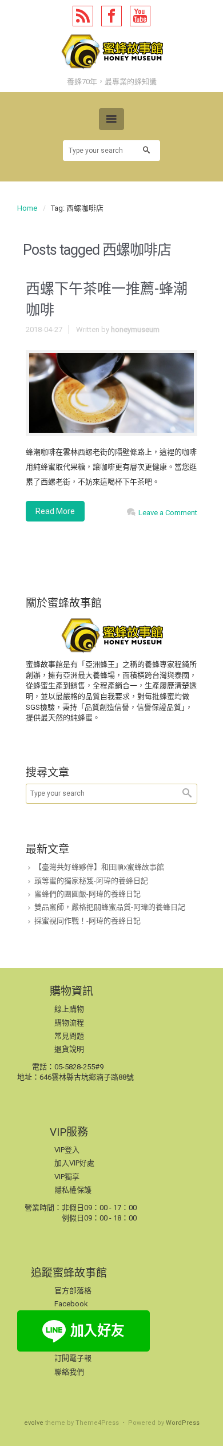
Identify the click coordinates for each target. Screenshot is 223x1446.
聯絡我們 (69, 1372)
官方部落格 (72, 1290)
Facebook (71, 1303)
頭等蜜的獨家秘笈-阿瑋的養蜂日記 (91, 880)
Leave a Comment (167, 512)
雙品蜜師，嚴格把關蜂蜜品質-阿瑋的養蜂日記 (109, 907)
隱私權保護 (72, 1190)
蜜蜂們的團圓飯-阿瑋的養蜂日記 (87, 894)
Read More (55, 511)
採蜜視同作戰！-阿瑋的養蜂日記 (87, 920)
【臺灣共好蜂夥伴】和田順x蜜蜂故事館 (99, 867)
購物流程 (69, 1022)
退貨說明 (69, 1049)
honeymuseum (135, 329)
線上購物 (69, 1009)
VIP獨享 (66, 1176)
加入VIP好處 (74, 1163)
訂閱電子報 (72, 1358)
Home (27, 208)
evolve (33, 1423)
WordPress (183, 1423)
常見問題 (69, 1036)
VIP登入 (66, 1149)
